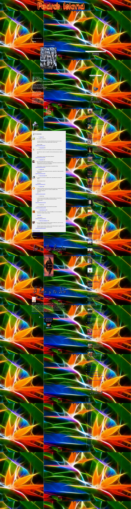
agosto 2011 (89, 444)
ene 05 (89, 408)
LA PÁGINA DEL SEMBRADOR (93, 281)
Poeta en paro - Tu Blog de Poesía (94, 275)
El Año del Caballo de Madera (97, 329)
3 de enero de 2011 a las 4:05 (40, 173)
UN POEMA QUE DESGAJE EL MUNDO (94, 317)
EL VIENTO (89, 323)
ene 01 (89, 403)
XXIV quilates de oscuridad (92, 337)
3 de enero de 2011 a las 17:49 (40, 218)
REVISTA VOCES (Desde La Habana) (94, 185)
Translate (99, 76)
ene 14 (89, 419)
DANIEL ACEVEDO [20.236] (97, 258)
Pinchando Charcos (91, 132)
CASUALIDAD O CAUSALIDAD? (98, 240)
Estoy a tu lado (90, 208)
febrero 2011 (89, 438)
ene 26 (89, 434)
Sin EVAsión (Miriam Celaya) (93, 295)
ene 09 (89, 413)
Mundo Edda (90, 328)
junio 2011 (89, 443)
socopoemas (90, 192)
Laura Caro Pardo (43, 175)
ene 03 (89, 404)
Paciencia (89, 361)
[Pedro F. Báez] (96, 84)
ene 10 (89, 414)
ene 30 (89, 436)
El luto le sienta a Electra (51, 126)
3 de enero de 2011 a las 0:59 (40, 157)
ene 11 (89, 415)
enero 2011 (89, 402)
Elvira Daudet (90, 322)
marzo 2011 (89, 439)
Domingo (41, 169)
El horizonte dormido (91, 289)
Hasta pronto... (90, 290)
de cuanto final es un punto (92, 133)
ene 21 (89, 428)
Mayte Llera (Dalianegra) (44, 220)
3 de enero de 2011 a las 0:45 (40, 145)
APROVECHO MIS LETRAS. (92, 276)
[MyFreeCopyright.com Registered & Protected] (48, 317)
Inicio (50, 233)
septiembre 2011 (90, 445)
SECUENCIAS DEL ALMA (92, 233)
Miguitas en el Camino (92, 239)
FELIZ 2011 (39, 215)
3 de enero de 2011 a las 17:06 (40, 202)
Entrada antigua (63, 233)
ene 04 (89, 407)
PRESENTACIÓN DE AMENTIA (98, 248)
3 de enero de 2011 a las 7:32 (40, 184)
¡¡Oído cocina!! (90, 123)
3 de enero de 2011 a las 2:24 (40, 167)
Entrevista (89, 193)
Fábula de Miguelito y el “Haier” (92, 296)
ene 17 (89, 423)
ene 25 (89, 433)
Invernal (34, 42)
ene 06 (89, 409)
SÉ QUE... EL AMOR (96, 282)
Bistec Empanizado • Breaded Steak (98, 352)
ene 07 (89, 410)
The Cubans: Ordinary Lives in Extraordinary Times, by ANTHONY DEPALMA (98, 201)
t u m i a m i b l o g (91, 169)
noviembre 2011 (90, 446)
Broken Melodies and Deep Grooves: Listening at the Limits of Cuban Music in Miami (98, 171)
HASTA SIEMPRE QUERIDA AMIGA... (94, 234)
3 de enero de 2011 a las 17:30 (40, 207)
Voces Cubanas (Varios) (92, 369)
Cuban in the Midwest (91, 351)
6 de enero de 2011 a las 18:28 (40, 228)
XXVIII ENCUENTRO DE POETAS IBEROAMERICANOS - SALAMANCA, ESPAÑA (98, 158)
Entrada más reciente (36, 233)
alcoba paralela (90, 225)
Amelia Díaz (42, 159)
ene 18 (89, 424)
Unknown (41, 186)
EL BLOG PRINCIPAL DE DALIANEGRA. (95, 146)
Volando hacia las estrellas (92, 138)
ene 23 (89, 430)
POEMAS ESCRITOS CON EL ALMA (94, 177)
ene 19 (89, 425)
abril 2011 (89, 440)
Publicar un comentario (36, 230)
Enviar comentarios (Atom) (42, 236)
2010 (87, 399)
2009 (87, 398)
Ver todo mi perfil (35, 313)
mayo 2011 (89, 441)
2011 (87, 400)
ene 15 (89, 420)
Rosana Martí (42, 147)
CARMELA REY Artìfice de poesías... (94, 247)
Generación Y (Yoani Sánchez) (93, 371)
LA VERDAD (95, 147)
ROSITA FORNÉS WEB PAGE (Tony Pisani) (95, 374)
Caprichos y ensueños (42, 126)
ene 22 (89, 429)
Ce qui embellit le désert (92, 366)
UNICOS (94, 309)
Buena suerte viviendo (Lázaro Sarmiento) (95, 308)
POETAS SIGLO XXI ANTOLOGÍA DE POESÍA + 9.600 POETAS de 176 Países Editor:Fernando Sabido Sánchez (96, 256)
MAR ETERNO (90, 316)
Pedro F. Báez (40, 297)
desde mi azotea (90, 108)
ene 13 (89, 418)
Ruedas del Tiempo (91, 336)
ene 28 (89, 435)
